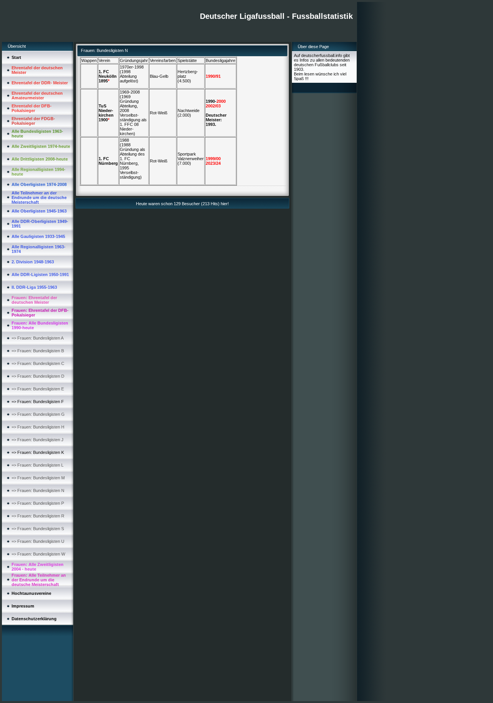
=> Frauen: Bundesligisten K (38, 452)
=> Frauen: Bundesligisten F (38, 401)
